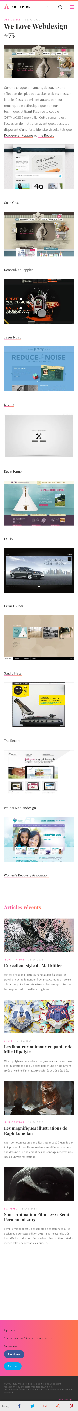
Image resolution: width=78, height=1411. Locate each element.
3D (5, 1208)
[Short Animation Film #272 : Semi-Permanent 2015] (39, 1184)
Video (14, 1208)
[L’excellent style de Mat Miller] (39, 936)
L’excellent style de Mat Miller (33, 965)
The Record (46, 135)
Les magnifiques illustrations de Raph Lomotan (35, 1130)
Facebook (14, 1354)
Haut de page (65, 1399)
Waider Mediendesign (20, 807)
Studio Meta (13, 673)
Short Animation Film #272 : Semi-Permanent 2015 (37, 1216)
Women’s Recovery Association (26, 875)
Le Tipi (9, 539)
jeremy (9, 404)
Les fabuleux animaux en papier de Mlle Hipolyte (38, 1049)
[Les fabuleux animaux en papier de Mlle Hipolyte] (39, 1017)
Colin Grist (11, 202)
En (48, 6)
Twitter (13, 1366)
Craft (8, 1040)
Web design (12, 19)
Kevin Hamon (14, 471)
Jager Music (12, 337)
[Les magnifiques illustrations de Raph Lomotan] (39, 1098)
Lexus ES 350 (13, 606)
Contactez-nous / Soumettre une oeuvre (28, 1338)
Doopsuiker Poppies (18, 135)
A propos (9, 1330)
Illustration (14, 959)
